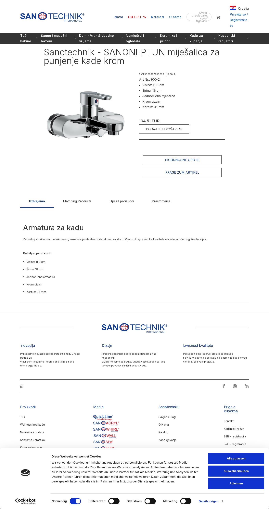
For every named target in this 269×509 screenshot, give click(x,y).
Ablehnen (236, 483)
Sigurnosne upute (182, 160)
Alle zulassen (236, 458)
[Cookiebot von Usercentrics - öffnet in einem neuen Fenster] (25, 501)
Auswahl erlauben (236, 471)
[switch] (114, 501)
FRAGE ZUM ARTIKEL (182, 172)
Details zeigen (208, 501)
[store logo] (52, 17)
